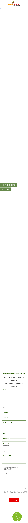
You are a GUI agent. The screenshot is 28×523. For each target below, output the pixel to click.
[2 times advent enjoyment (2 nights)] (14, 467)
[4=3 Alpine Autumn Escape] (14, 469)
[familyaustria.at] (14, 3)
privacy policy (8, 493)
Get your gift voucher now (17, 516)
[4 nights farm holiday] (14, 468)
